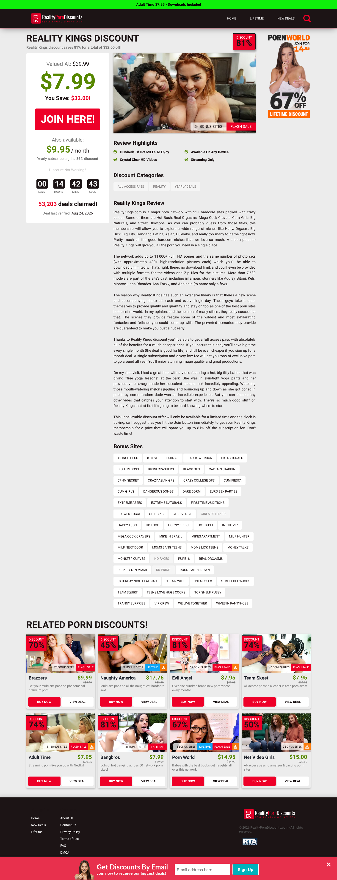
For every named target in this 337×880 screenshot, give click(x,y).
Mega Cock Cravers (134, 536)
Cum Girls (126, 491)
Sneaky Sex (203, 581)
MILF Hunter (239, 536)
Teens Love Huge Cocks (166, 592)
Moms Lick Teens (204, 547)
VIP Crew (162, 603)
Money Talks (238, 547)
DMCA (64, 852)
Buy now (44, 702)
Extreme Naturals (166, 502)
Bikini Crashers (161, 469)
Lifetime (257, 18)
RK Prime (163, 570)
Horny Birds (178, 525)
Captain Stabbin (222, 469)
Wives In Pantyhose (232, 603)
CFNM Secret (128, 480)
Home (231, 18)
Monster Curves (131, 558)
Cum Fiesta (232, 480)
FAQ (63, 845)
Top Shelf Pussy (207, 592)
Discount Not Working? (67, 170)
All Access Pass (131, 186)
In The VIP (230, 525)
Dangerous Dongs (158, 491)
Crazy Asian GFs (161, 480)
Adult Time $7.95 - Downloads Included (168, 4)
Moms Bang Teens (167, 547)
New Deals (286, 18)
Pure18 (184, 558)
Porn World (183, 757)
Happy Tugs (127, 525)
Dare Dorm (192, 491)
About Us (66, 818)
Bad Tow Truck (200, 458)
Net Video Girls (259, 757)
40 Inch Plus (128, 458)
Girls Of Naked (213, 514)
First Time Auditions (207, 502)
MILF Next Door (130, 547)
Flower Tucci (129, 514)
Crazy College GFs (199, 480)
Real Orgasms (211, 558)
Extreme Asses (130, 502)
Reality (159, 186)
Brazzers (38, 678)
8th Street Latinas (162, 458)
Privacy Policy (70, 832)
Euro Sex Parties (223, 491)
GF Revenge (182, 514)
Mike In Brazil (170, 536)
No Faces (161, 558)
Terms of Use (69, 839)
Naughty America (118, 678)
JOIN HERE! (68, 119)
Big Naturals (232, 458)
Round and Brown (195, 570)
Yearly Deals (185, 186)
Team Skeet (256, 678)
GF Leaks (156, 514)
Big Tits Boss (128, 469)
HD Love (152, 525)
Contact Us (68, 825)
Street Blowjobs (235, 581)
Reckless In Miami (132, 570)
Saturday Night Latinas (137, 581)
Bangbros (110, 757)
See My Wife (175, 581)
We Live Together (192, 603)
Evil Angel (182, 678)
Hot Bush (205, 525)
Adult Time (40, 757)
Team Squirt (128, 592)
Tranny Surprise (131, 603)
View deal (77, 702)
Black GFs (191, 469)
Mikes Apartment (205, 536)
